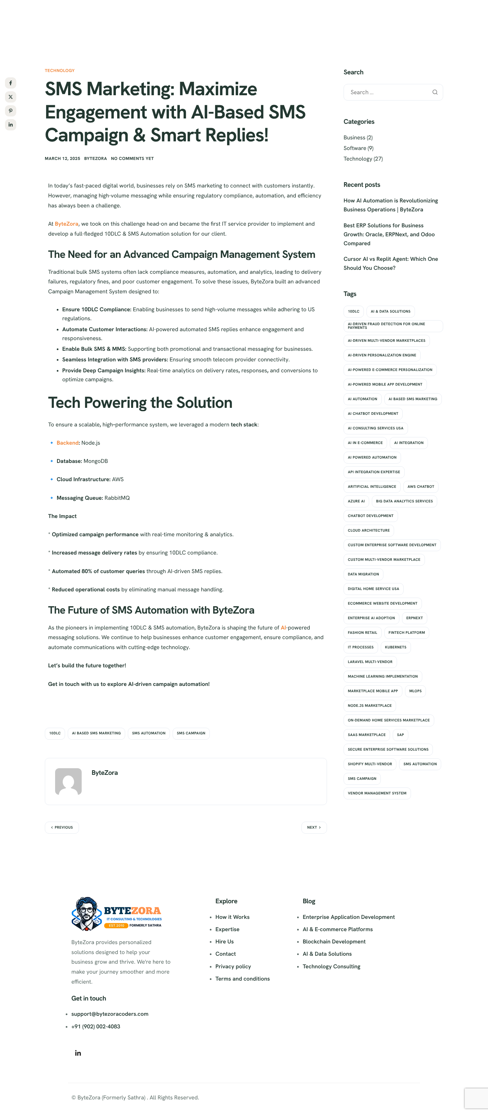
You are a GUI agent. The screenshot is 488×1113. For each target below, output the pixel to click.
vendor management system (377, 793)
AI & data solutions (391, 311)
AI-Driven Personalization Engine (382, 355)
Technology (60, 70)
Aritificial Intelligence (372, 486)
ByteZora (95, 158)
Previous (64, 827)
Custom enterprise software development (392, 545)
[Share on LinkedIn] (10, 124)
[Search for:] (393, 92)
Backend (68, 443)
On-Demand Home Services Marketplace (389, 720)
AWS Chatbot (421, 486)
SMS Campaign (191, 733)
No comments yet (132, 158)
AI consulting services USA (376, 428)
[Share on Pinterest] (10, 110)
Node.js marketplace (370, 706)
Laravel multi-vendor (370, 662)
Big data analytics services (404, 501)
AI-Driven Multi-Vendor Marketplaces (387, 340)
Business (355, 137)
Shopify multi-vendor (370, 764)
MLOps (415, 691)
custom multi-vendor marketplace (384, 559)
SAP (400, 735)
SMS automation (149, 733)
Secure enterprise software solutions (388, 749)
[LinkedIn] (78, 1053)
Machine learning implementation (383, 676)
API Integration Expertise (374, 472)
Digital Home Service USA (373, 589)
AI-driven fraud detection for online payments (386, 326)
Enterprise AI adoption (371, 618)
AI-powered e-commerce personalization (390, 370)
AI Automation (362, 399)
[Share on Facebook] (10, 83)
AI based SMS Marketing (96, 733)
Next (312, 827)
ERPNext (414, 618)
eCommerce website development (383, 603)
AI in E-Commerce (365, 443)
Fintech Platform (407, 633)
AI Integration (409, 443)
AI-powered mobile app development (385, 384)
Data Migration (363, 574)
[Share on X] (10, 97)
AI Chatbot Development (373, 413)
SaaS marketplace (367, 735)
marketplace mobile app (373, 691)
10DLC (55, 733)
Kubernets (396, 647)
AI (283, 627)
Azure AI (356, 501)
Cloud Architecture (369, 530)
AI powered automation (372, 457)
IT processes (361, 647)
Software (355, 148)
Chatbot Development (371, 516)
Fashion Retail (362, 633)
